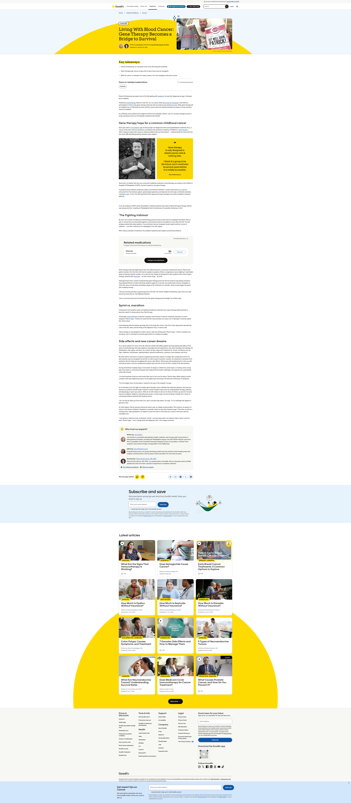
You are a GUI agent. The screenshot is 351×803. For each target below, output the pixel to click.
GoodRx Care (123, 755)
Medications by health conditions (125, 735)
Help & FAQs (162, 717)
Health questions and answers (147, 756)
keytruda (122, 86)
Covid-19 (141, 749)
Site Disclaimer (182, 727)
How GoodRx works (144, 717)
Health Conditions (132, 13)
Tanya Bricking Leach (141, 449)
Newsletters (142, 740)
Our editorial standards (130, 467)
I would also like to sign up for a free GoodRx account (146, 509)
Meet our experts (148, 467)
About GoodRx (162, 728)
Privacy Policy (168, 516)
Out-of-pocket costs (125, 742)
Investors (161, 748)
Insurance (122, 719)
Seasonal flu (142, 753)
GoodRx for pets (123, 749)
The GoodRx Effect (163, 738)
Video (140, 736)
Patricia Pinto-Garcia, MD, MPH (160, 45)
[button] (176, 7)
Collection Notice (183, 730)
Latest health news (144, 733)
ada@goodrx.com (226, 779)
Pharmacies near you (145, 720)
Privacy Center (182, 720)
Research (161, 735)
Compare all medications (156, 260)
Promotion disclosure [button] (180, 238)
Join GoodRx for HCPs (232, 1)
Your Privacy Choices (184, 741)
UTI (140, 746)
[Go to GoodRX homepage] (118, 6)
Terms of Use (147, 516)
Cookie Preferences (184, 733)
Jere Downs (139, 45)
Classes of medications (125, 739)
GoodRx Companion (124, 752)
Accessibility (162, 720)
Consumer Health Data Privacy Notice (185, 737)
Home (121, 13)
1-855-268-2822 (214, 779)
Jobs (159, 744)
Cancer (144, 13)
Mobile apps (122, 722)
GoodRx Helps (162, 741)
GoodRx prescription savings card (127, 726)
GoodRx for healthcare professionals (145, 724)
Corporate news (163, 751)
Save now (180, 252)
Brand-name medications (126, 745)
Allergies (141, 743)
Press (160, 731)
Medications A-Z (123, 730)
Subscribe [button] (163, 505)
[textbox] (142, 504)
